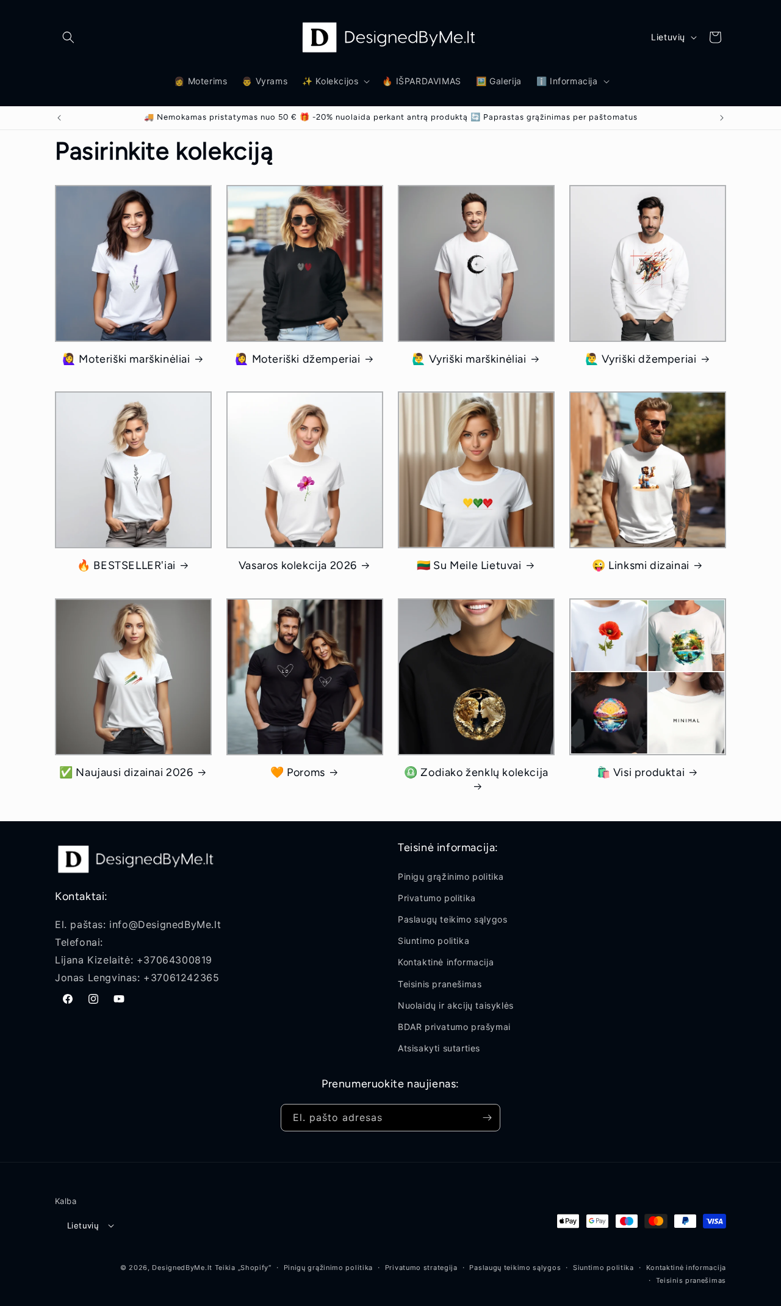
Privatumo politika (437, 898)
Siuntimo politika (433, 940)
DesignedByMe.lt (182, 1267)
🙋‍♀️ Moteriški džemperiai (297, 359)
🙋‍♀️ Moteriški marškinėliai (126, 359)
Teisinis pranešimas (439, 984)
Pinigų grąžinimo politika (451, 876)
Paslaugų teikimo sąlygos (452, 919)
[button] (68, 37)
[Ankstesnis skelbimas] (59, 117)
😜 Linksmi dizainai (640, 565)
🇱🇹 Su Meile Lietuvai (469, 565)
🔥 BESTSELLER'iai (126, 565)
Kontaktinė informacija (446, 962)
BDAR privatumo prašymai (454, 1026)
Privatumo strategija (421, 1267)
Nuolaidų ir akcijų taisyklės (456, 1005)
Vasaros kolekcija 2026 (298, 565)
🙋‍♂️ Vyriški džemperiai (641, 359)
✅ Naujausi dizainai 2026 (126, 772)
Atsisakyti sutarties (439, 1048)
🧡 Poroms (297, 772)
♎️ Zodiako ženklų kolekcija (476, 772)
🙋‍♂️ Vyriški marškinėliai (469, 359)
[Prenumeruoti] (486, 1117)
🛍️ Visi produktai (641, 772)
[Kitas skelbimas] (721, 117)
